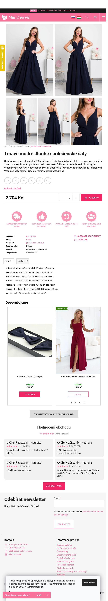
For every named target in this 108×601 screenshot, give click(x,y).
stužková (40, 243)
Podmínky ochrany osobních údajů (72, 571)
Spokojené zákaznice (66, 558)
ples (28, 243)
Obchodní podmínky (65, 568)
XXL (48, 180)
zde (41, 587)
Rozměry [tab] (9, 261)
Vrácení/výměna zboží (66, 555)
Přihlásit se (64, 524)
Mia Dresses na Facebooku (20, 551)
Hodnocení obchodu (54, 427)
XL (40, 180)
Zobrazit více (54, 486)
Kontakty (61, 575)
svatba (33, 243)
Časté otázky (62, 551)
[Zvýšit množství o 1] (76, 197)
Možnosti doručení (12, 188)
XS (7, 180)
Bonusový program (65, 561)
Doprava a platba (64, 545)
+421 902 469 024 (16, 548)
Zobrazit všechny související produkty (54, 414)
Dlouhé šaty (31, 236)
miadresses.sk (15, 554)
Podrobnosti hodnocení (41, 146)
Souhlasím (89, 582)
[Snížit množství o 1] (62, 197)
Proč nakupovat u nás (66, 548)
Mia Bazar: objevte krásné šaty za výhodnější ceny (53, 11)
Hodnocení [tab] (22, 261)
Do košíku (93, 198)
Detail (78, 394)
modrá (28, 240)
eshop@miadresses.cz (18, 544)
